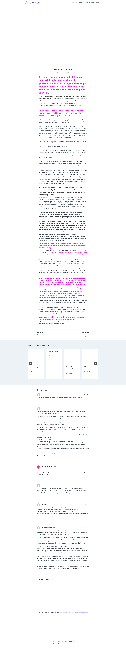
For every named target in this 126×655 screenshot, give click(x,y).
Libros (80, 2)
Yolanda (44, 504)
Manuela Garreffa (47, 527)
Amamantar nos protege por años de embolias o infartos (76, 334)
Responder (85, 394)
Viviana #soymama (47, 466)
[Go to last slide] (30, 363)
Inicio (72, 2)
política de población (50, 261)
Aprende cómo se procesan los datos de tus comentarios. (74, 612)
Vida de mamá (63, 66)
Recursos (85, 2)
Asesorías (91, 2)
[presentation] (36, 356)
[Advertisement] (63, 20)
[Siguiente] (95, 363)
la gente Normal (53, 351)
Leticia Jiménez (71, 651)
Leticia (60, 72)
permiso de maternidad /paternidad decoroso (55, 267)
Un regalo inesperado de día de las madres (72, 369)
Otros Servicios (69, 644)
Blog (76, 2)
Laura (43, 408)
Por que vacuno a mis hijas (43, 334)
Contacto (98, 2)
